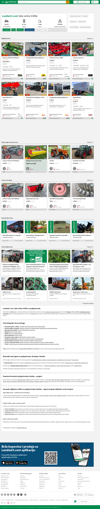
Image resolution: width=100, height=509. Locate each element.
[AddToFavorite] (21, 44)
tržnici (33, 313)
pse (35, 362)
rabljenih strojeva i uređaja (23, 379)
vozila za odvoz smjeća (35, 342)
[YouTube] (2, 494)
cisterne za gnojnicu (30, 339)
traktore (44, 360)
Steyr (50, 379)
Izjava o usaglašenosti (62, 500)
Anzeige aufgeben (5, 488)
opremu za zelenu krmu (51, 360)
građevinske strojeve (37, 360)
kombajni (21, 340)
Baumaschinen (23, 486)
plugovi (19, 331)
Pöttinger (31, 381)
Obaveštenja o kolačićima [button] (21, 500)
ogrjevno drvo (75, 360)
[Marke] (21, 494)
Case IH (65, 379)
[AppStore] (7, 463)
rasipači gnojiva (21, 339)
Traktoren (22, 476)
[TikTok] (11, 494)
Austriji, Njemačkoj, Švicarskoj (47, 395)
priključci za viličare (54, 344)
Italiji (55, 395)
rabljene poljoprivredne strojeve (52, 312)
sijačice (20, 335)
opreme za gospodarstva (50, 365)
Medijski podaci (10, 500)
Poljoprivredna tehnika (75, 16)
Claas (36, 326)
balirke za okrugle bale (52, 328)
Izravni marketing (74, 27)
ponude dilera (6, 30)
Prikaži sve (89, 38)
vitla (19, 330)
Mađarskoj (59, 395)
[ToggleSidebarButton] (2, 2)
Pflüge (21, 481)
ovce (33, 362)
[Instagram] (5, 494)
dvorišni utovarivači (24, 342)
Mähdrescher (23, 477)
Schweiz (79, 483)
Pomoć (4, 503)
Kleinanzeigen (4, 479)
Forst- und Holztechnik (44, 479)
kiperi (10, 333)
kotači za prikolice (31, 337)
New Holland (31, 326)
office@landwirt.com (22, 427)
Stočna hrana (73, 21)
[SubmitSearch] (67, 2)
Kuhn (24, 381)
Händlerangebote (5, 477)
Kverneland (36, 381)
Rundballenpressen (24, 479)
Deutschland (80, 479)
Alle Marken (3, 486)
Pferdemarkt (42, 483)
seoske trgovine (60, 360)
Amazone (41, 381)
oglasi (13, 30)
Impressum (52, 500)
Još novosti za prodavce (88, 303)
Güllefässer (22, 483)
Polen (78, 488)
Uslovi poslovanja (43, 500)
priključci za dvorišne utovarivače (41, 344)
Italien (78, 484)
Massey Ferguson (7, 381)
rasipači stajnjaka (39, 339)
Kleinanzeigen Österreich (83, 477)
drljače (12, 331)
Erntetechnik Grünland (44, 477)
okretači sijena (43, 328)
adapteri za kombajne (29, 340)
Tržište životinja (82, 21)
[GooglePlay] (21, 463)
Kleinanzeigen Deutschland (83, 481)
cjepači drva (32, 330)
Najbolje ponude (5, 38)
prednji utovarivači (14, 344)
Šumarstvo (85, 16)
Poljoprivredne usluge (85, 27)
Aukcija (45, 30)
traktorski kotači (22, 337)
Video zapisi (39, 30)
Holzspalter (22, 484)
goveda (27, 362)
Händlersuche (4, 481)
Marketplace (20, 30)
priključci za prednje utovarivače (26, 344)
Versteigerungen (4, 483)
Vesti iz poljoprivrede (7, 247)
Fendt (26, 326)
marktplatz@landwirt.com (56, 507)
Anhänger (22, 488)
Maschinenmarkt (4, 476)
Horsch (46, 381)
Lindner (61, 379)
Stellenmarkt (42, 486)
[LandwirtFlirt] (25, 494)
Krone (27, 381)
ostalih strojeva (78, 365)
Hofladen (41, 488)
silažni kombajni (38, 340)
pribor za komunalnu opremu (63, 365)
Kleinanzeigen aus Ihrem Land (9, 142)
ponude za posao (69, 362)
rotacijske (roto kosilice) (25, 328)
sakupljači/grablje (35, 328)
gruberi (15, 331)
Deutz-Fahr (20, 381)
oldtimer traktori (41, 326)
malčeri (16, 335)
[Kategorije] (18, 494)
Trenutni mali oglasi (6, 180)
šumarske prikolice (24, 330)
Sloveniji (64, 395)
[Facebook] (8, 494)
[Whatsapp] (14, 494)
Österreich (79, 476)
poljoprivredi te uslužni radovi (81, 362)
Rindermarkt (42, 481)
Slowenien (79, 486)
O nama (3, 500)
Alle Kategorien (4, 484)
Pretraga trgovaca (29, 30)
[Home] (11, 2)
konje (30, 362)
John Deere (22, 326)
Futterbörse (41, 484)
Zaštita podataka (33, 500)
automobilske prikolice (18, 333)
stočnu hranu (68, 360)
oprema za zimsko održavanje (47, 342)
